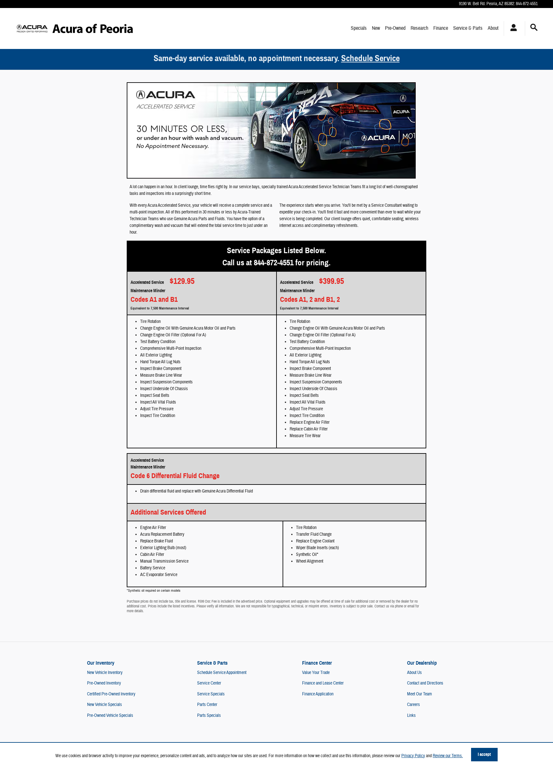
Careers (413, 705)
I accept (484, 754)
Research (419, 28)
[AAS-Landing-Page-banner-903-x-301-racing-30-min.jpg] (271, 130)
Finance (440, 28)
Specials (359, 28)
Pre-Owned (395, 28)
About (493, 28)
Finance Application (317, 694)
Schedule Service (370, 58)
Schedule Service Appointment (221, 673)
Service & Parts (468, 28)
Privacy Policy (413, 756)
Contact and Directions (425, 683)
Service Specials (211, 694)
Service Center (209, 683)
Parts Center (207, 705)
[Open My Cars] (512, 28)
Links (411, 715)
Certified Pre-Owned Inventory (111, 694)
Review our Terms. (448, 756)
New (376, 28)
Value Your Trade (316, 673)
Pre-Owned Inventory (104, 683)
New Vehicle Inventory (105, 673)
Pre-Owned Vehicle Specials (110, 715)
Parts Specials (209, 715)
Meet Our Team (419, 694)
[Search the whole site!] (534, 27)
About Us (414, 673)
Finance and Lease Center (323, 683)
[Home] (32, 28)
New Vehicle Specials (104, 705)
